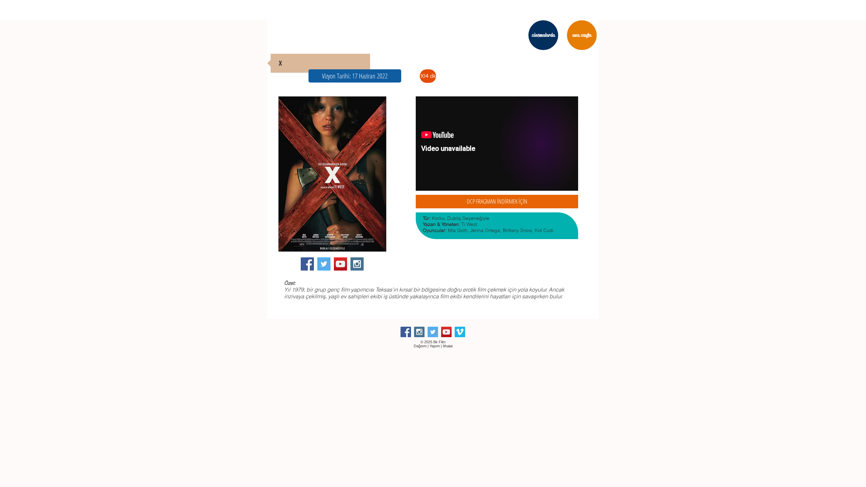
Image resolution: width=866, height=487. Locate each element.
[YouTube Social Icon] (340, 264)
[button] (355, 76)
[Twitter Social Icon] (324, 264)
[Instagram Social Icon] (357, 264)
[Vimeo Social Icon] (460, 332)
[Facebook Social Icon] (307, 264)
